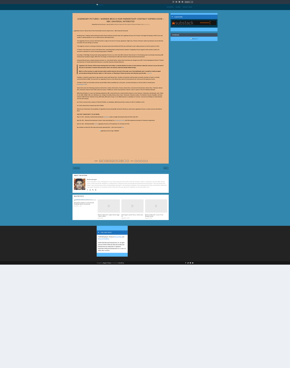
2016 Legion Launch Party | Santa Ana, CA (132, 215)
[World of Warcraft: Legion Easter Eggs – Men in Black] (109, 206)
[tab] (194, 17)
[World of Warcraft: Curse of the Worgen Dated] (156, 206)
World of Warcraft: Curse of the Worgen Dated (154, 215)
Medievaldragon (101, 24)
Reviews (178, 7)
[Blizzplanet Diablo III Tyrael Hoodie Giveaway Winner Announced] (85, 200)
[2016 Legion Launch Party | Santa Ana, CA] (132, 206)
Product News (187, 7)
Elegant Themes (107, 263)
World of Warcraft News (133, 24)
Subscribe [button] (178, 17)
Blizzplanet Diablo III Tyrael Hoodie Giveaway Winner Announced (84, 203)
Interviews (170, 7)
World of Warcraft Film (121, 24)
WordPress (121, 263)
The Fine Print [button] (106, 232)
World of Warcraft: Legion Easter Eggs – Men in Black (108, 215)
